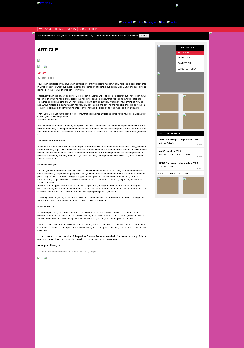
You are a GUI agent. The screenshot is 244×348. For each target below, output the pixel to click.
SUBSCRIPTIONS (89, 29)
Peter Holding (47, 78)
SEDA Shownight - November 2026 (178, 163)
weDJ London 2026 (170, 151)
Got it (144, 35)
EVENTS (71, 29)
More (199, 144)
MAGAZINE (46, 29)
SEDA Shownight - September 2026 (179, 139)
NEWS (59, 29)
